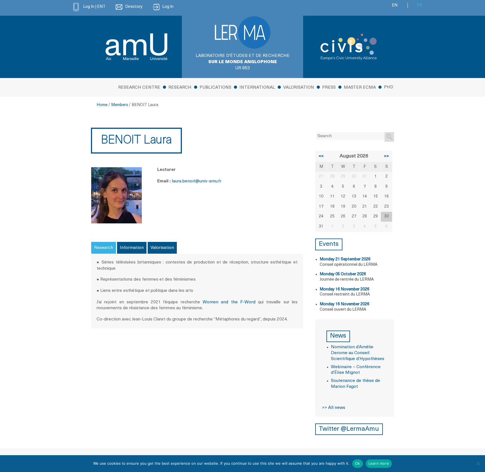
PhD (388, 87)
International (257, 88)
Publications (215, 88)
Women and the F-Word (229, 302)
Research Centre (139, 88)
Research (179, 88)
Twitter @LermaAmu (349, 429)
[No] (478, 463)
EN (394, 5)
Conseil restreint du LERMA (345, 294)
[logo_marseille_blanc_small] (136, 46)
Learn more (379, 463)
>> (386, 156)
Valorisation (298, 88)
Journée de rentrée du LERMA (347, 280)
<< (321, 156)
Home (102, 105)
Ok (357, 463)
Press (329, 88)
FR (419, 5)
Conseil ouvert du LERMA (343, 310)
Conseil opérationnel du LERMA (349, 265)
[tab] (103, 248)
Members (119, 105)
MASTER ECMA (360, 88)
